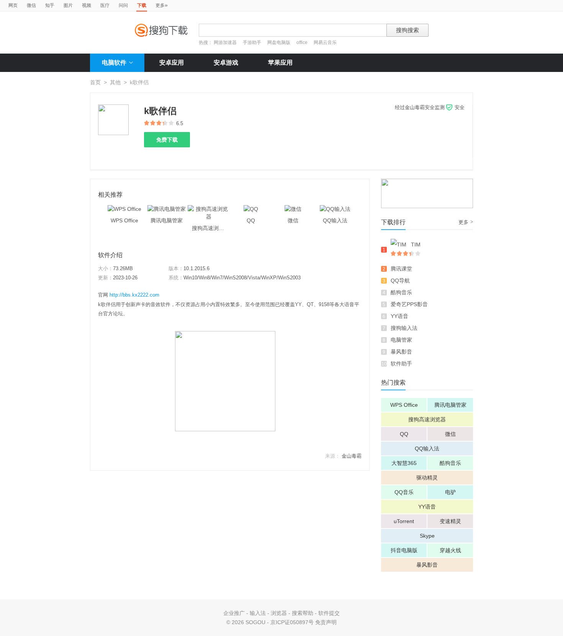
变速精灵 (450, 521)
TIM (416, 244)
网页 (13, 5)
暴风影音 (401, 352)
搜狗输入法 (404, 328)
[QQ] (251, 209)
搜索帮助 (302, 613)
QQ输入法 (427, 448)
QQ (404, 434)
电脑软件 (114, 62)
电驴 (450, 492)
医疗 (105, 5)
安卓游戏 (226, 62)
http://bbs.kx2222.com (134, 295)
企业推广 (234, 613)
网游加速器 (225, 42)
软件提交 (329, 613)
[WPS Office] (124, 209)
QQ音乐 (404, 492)
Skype (427, 536)
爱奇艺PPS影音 (409, 304)
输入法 (258, 613)
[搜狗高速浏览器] (209, 209)
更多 (161, 5)
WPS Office (404, 405)
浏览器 (279, 613)
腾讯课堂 (401, 269)
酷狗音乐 (401, 292)
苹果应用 (280, 62)
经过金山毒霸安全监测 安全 (430, 107)
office (302, 42)
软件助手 (401, 363)
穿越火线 (450, 550)
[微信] (293, 209)
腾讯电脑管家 (450, 405)
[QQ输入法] (335, 209)
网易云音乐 (325, 42)
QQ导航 (400, 280)
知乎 (49, 5)
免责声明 (326, 622)
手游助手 (252, 42)
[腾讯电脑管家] (166, 209)
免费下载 (167, 140)
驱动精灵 (427, 478)
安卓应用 (171, 62)
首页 (95, 82)
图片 (68, 5)
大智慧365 (404, 463)
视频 (86, 5)
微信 (31, 5)
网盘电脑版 (278, 42)
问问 (123, 5)
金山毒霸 (352, 456)
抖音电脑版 (404, 550)
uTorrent (404, 521)
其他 (115, 82)
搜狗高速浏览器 (427, 419)
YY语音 (399, 316)
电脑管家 (401, 340)
